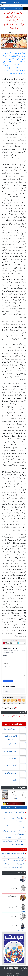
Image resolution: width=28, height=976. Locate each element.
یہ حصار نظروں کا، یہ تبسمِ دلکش (11, 758)
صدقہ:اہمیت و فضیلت (12, 744)
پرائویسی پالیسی (10, 970)
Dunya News (16, 973)
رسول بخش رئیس (22, 892)
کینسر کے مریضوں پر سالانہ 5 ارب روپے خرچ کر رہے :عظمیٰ (14, 826)
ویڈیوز (8, 973)
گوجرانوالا (14, 795)
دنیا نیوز (11, 973)
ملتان (15, 798)
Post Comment (8, 680)
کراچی (24, 798)
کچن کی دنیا (15, 780)
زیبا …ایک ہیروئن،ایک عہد (11, 773)
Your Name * (5, 655)
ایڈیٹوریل (15, 8)
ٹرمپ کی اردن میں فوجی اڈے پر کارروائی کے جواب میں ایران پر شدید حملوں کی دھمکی (13, 864)
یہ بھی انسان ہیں (14, 888)
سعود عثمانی (23, 911)
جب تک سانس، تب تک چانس (10, 751)
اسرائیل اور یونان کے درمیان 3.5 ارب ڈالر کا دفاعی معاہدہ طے (14, 868)
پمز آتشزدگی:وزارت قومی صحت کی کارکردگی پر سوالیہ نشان (14, 813)
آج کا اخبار (14, 5)
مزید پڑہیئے (22, 712)
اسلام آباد (23, 795)
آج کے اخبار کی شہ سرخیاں (12, 807)
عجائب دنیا (9, 8)
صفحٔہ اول (25, 5)
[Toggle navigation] (25, 2)
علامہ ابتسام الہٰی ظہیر (21, 930)
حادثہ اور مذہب (14, 879)
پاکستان (20, 8)
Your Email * (5, 661)
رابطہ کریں (22, 970)
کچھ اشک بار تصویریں (13, 907)
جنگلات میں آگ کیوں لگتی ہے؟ (10, 729)
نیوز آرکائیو (18, 970)
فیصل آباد (14, 792)
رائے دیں (14, 970)
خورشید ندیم (23, 883)
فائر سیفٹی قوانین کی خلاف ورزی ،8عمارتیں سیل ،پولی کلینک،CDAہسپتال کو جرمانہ (13, 842)
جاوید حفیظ (23, 920)
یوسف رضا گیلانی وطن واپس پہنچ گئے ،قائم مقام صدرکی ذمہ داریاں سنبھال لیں (13, 832)
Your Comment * (6, 666)
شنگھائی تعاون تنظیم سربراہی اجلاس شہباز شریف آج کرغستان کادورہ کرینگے (14, 820)
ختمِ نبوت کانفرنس (13, 926)
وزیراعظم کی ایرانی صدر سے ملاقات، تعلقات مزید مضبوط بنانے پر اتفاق (13, 857)
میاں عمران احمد (22, 902)
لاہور (24, 792)
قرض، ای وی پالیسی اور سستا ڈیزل (11, 897)
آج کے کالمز (8, 5)
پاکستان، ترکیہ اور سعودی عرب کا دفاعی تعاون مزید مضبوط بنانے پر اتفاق (13, 853)
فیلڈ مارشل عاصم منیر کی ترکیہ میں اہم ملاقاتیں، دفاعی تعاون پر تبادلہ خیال (14, 860)
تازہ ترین (20, 5)
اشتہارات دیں (4, 970)
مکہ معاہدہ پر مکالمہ (13, 916)
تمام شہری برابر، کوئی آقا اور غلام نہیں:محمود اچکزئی (14, 838)
